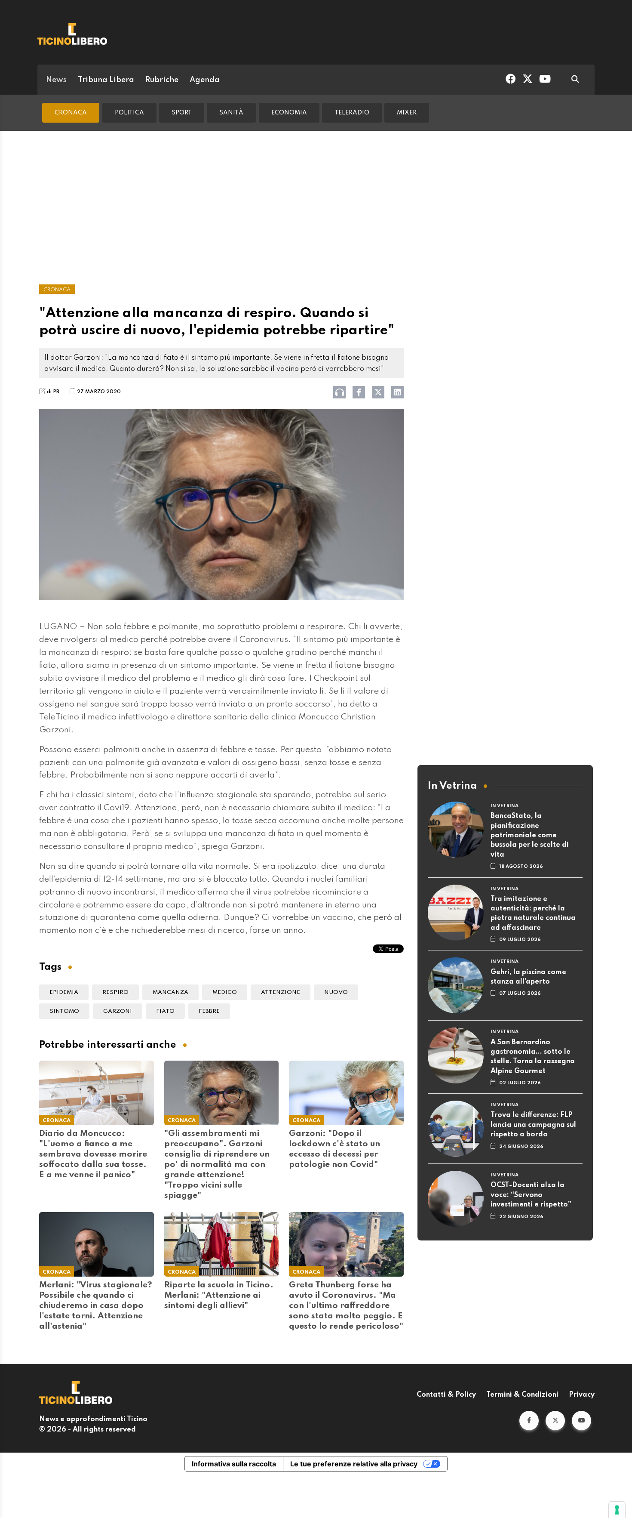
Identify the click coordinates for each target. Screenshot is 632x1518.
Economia (289, 113)
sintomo (64, 1011)
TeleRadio (351, 113)
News (56, 80)
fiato (165, 1011)
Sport (182, 113)
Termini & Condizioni (522, 1395)
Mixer (407, 113)
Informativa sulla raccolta (234, 1463)
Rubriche (161, 80)
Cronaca (71, 113)
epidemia (63, 992)
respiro (115, 992)
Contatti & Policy (446, 1395)
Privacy (582, 1395)
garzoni (117, 1011)
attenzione (280, 992)
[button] (529, 1420)
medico (224, 992)
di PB (53, 392)
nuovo (336, 992)
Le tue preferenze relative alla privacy (353, 1463)
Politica (129, 113)
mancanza (170, 992)
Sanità (231, 113)
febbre (209, 1011)
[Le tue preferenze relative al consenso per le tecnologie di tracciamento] (617, 1510)
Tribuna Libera (106, 80)
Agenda (205, 80)
